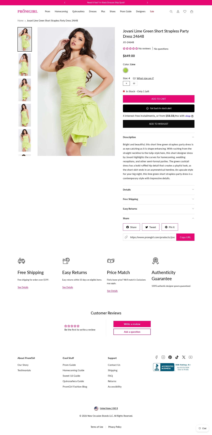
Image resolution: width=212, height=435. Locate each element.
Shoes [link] (112, 11)
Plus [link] (103, 11)
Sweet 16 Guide (71, 375)
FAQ (110, 375)
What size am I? (145, 78)
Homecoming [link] (61, 11)
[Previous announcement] (65, 3)
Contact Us (114, 364)
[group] (76, 91)
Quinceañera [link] (78, 11)
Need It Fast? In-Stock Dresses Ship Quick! (106, 2)
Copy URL (185, 237)
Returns (112, 381)
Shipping (112, 370)
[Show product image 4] (25, 115)
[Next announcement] (147, 3)
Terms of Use (97, 427)
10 (134, 83)
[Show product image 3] (25, 90)
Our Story (23, 364)
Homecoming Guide (73, 370)
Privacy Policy (114, 427)
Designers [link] (140, 11)
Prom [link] (47, 11)
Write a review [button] (132, 323)
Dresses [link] (93, 11)
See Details (23, 287)
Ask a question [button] (132, 331)
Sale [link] (152, 11)
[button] (171, 11)
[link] (178, 11)
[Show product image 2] (25, 64)
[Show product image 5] (25, 140)
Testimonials (24, 370)
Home (20, 20)
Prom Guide (69, 364)
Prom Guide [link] (125, 11)
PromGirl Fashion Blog (75, 386)
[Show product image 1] (25, 39)
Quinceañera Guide (73, 381)
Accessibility (115, 386)
